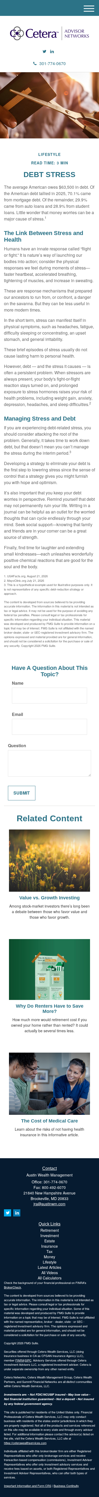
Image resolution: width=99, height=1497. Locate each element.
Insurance (49, 1246)
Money (49, 1256)
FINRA (19, 1360)
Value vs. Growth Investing (49, 897)
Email (17, 714)
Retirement (49, 1230)
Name (17, 683)
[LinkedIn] (52, 51)
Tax (49, 1251)
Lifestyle (49, 1262)
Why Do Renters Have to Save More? (49, 1008)
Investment (49, 1235)
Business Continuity (66, 1486)
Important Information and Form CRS (27, 1486)
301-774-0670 (52, 63)
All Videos (49, 1272)
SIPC (28, 1360)
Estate (49, 1240)
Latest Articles (49, 1267)
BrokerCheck (12, 1287)
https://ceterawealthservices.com (25, 1443)
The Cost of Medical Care (49, 1121)
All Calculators (50, 1277)
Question (17, 746)
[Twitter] (44, 51)
